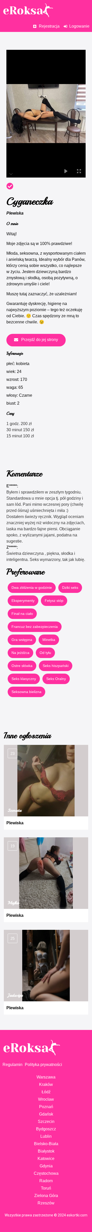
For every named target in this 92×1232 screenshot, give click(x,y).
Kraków (46, 1084)
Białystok (46, 1151)
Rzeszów (46, 1203)
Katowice (46, 1158)
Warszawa (46, 1077)
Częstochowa (46, 1173)
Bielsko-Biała (46, 1144)
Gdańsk (46, 1114)
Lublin (46, 1136)
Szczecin (46, 1121)
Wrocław (46, 1099)
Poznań (46, 1107)
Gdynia (46, 1166)
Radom (46, 1181)
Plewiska (15, 213)
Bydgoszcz (46, 1129)
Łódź (46, 1092)
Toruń (46, 1188)
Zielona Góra (46, 1195)
